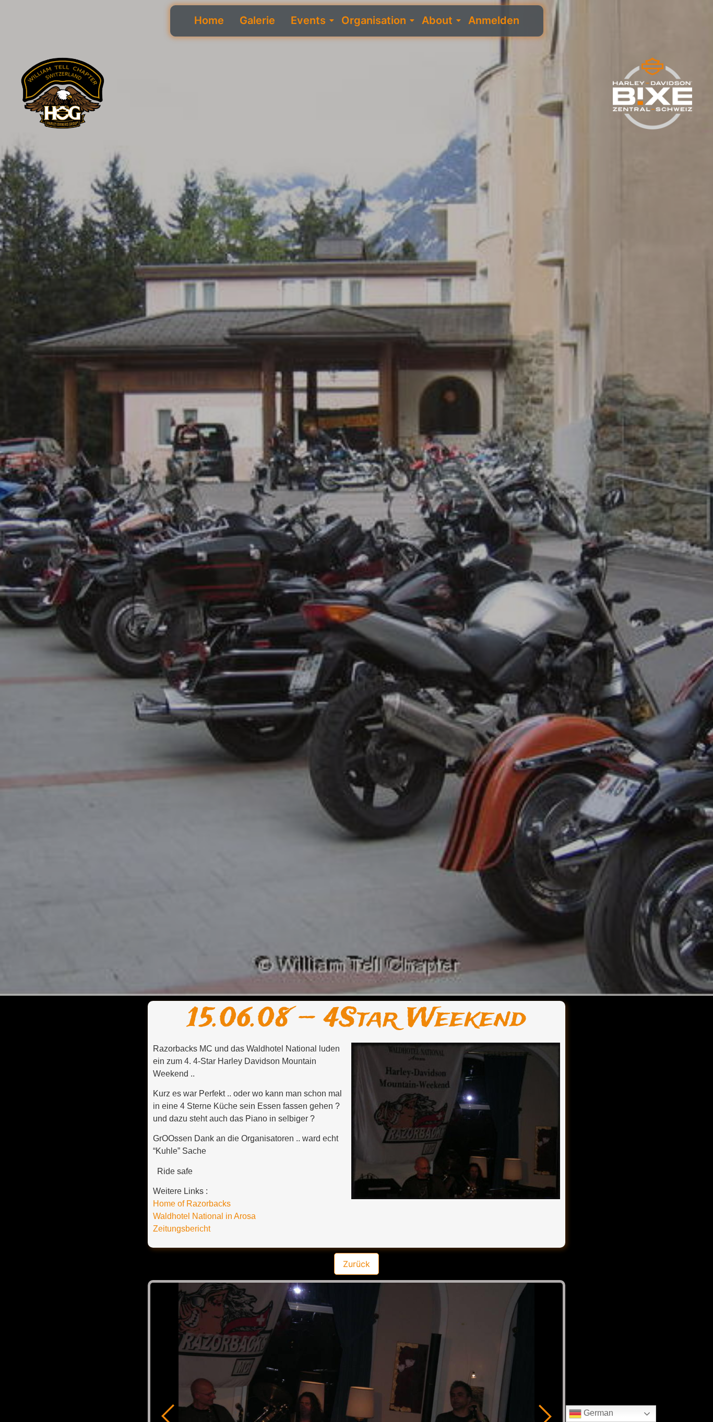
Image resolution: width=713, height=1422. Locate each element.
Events (308, 20)
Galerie (257, 20)
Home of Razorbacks (192, 1203)
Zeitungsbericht (181, 1228)
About (437, 20)
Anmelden (493, 20)
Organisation (373, 20)
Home (209, 20)
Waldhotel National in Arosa (204, 1216)
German (597, 1412)
